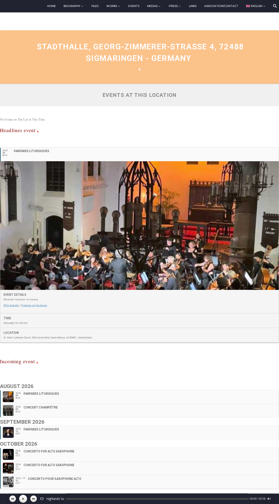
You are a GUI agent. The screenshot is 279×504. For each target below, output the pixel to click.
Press (173, 6)
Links (192, 6)
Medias (152, 6)
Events (133, 6)
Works (111, 6)
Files (95, 6)
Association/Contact (221, 6)
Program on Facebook (34, 305)
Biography (72, 6)
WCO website (11, 305)
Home (51, 6)
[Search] (274, 6)
